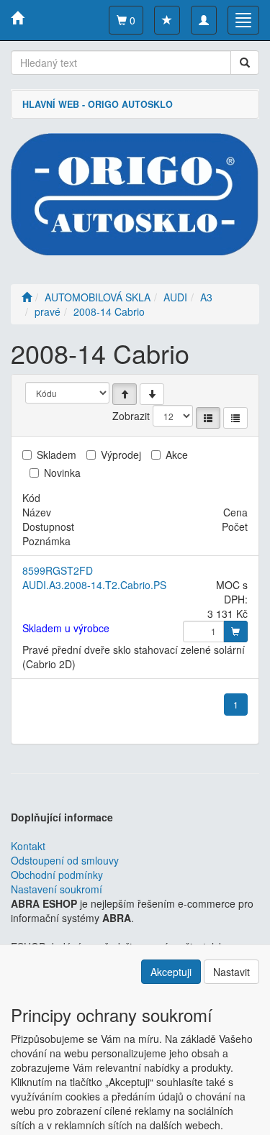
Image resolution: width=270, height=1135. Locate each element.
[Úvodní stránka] (27, 297)
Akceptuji (171, 972)
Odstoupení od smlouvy (65, 860)
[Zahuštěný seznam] (235, 418)
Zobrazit (131, 416)
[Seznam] (208, 418)
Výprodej (121, 454)
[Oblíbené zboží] (167, 20)
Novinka (62, 472)
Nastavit (231, 972)
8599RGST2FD (57, 570)
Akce (177, 454)
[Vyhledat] (244, 62)
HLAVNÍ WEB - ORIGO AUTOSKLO (97, 104)
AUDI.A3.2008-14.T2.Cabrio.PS (94, 585)
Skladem (56, 454)
